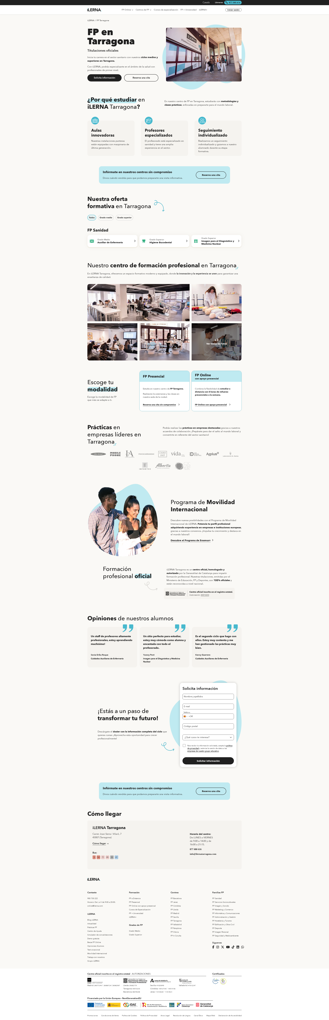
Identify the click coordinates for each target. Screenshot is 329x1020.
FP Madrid (175, 913)
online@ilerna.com (95, 906)
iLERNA (90, 20)
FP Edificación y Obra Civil (223, 924)
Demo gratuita (93, 938)
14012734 (162, 989)
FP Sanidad (217, 898)
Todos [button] (92, 217)
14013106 (171, 989)
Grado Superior (135, 935)
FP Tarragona (103, 20)
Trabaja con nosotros (96, 957)
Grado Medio (134, 931)
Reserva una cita (141, 77)
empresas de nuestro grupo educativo (203, 751)
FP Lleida (174, 909)
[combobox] (188, 716)
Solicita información (104, 77)
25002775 (133, 985)
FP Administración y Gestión (224, 917)
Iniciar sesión (233, 9)
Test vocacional (93, 950)
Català (206, 2)
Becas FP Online (94, 942)
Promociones (92, 1015)
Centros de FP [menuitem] (142, 9)
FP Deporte (217, 928)
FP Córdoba (176, 906)
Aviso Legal (165, 1015)
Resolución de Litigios (182, 1015)
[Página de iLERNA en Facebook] (214, 947)
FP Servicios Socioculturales (223, 902)
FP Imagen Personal (220, 932)
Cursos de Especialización (139, 909)
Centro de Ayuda (94, 931)
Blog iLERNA (92, 920)
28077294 (98, 985)
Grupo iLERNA (93, 961)
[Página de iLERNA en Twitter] (223, 947)
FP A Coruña (176, 936)
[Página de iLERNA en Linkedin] (238, 947)
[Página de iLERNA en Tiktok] (234, 947)
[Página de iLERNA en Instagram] (218, 947)
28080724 (107, 985)
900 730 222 (92, 898)
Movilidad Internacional (97, 953)
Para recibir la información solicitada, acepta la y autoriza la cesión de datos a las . (209, 748)
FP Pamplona (176, 928)
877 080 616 (234, 2)
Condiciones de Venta (110, 1015)
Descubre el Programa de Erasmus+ (191, 540)
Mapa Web (210, 1015)
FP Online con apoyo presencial (142, 906)
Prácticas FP (92, 927)
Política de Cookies (129, 1015)
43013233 (205, 595)
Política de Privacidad (148, 1015)
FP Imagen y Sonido (220, 906)
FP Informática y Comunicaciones (226, 913)
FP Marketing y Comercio (222, 909)
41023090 (160, 985)
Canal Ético (198, 1015)
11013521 (168, 992)
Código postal (191, 726)
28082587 (116, 985)
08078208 (136, 992)
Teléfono (187, 712)
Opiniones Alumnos (95, 946)
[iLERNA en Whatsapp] (243, 947)
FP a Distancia (134, 898)
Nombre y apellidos (193, 696)
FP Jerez (174, 902)
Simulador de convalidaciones (99, 935)
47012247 (192, 985)
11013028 (159, 992)
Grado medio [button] (106, 217)
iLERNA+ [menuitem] (203, 9)
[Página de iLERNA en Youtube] (228, 947)
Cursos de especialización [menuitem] (166, 9)
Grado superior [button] (124, 217)
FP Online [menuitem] (126, 9)
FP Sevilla (175, 917)
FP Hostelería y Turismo (222, 921)
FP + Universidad (136, 913)
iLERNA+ (132, 917)
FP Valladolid (176, 924)
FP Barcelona (176, 898)
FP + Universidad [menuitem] (189, 9)
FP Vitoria (175, 932)
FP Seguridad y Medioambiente (225, 936)
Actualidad (91, 923)
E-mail (187, 706)
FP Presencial (134, 902)
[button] (164, 404)
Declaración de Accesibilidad (230, 1015)
